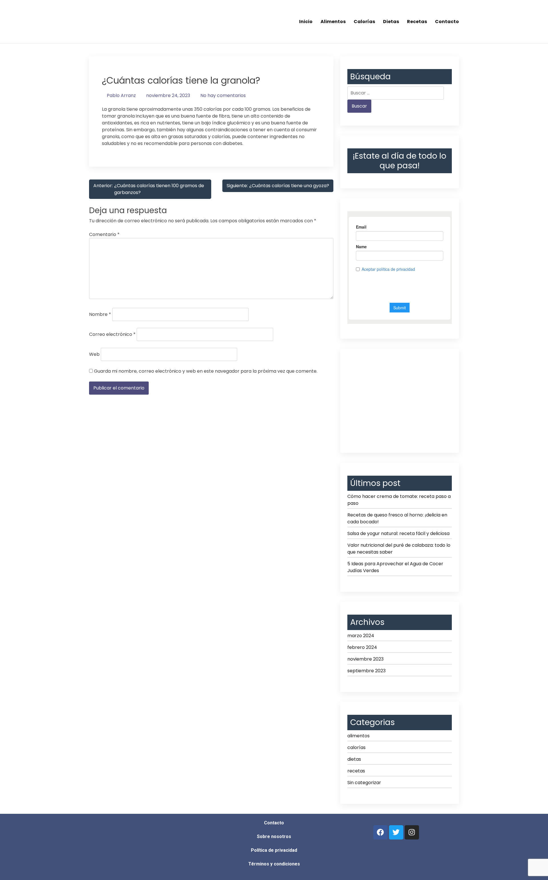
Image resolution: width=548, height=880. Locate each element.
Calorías (364, 21)
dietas (354, 759)
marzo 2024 (360, 635)
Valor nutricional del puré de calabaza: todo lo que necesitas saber (398, 548)
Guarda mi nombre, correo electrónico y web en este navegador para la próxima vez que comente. (205, 371)
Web (94, 354)
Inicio (306, 21)
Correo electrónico (112, 334)
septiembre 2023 (366, 670)
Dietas (391, 21)
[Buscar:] (395, 93)
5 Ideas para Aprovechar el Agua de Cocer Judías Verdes (395, 567)
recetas (356, 771)
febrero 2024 (362, 647)
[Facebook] (380, 832)
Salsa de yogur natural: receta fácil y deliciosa (398, 533)
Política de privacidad (274, 850)
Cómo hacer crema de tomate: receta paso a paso (399, 499)
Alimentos (333, 21)
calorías (356, 747)
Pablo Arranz (121, 95)
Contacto (447, 21)
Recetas (417, 21)
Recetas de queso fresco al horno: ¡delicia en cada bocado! (397, 518)
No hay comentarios (223, 95)
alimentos (358, 735)
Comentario (104, 234)
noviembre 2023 (365, 659)
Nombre (100, 314)
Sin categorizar (364, 782)
